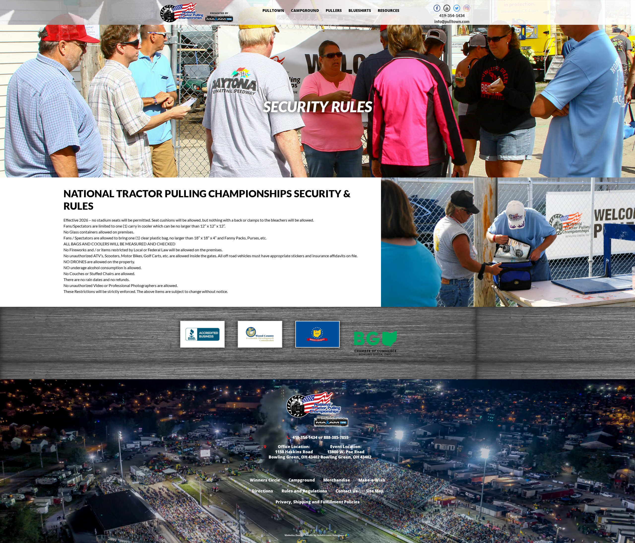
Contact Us (347, 491)
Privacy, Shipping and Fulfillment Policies (318, 502)
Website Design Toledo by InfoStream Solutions (315, 535)
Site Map (374, 491)
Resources (388, 10)
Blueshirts (360, 10)
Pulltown (273, 10)
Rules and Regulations (304, 491)
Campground (305, 10)
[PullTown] (196, 19)
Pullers (334, 10)
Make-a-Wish (371, 480)
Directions (262, 491)
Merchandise (336, 480)
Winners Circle (265, 480)
